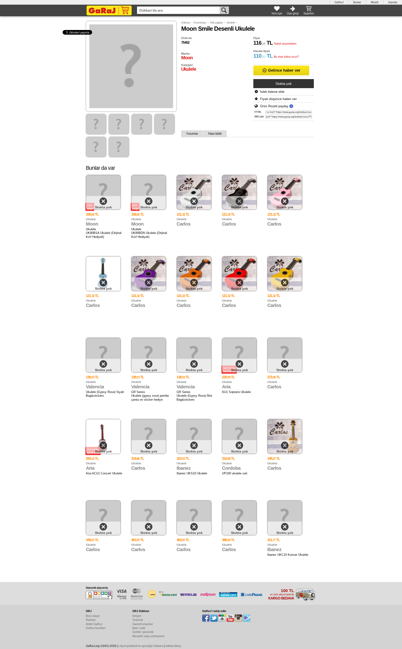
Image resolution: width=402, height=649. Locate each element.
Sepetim (308, 13)
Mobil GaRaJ (94, 624)
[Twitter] (214, 618)
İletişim (136, 616)
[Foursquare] (246, 618)
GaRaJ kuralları (96, 628)
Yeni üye (276, 13)
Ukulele (231, 22)
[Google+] (222, 618)
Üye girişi (293, 13)
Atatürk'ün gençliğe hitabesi (146, 646)
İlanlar (357, 2)
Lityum (122, 646)
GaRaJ (339, 2)
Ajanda (392, 2)
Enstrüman (200, 22)
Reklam (91, 620)
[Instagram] (238, 618)
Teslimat (137, 620)
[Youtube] (230, 618)
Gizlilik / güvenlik (143, 632)
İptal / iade (138, 628)
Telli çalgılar (216, 22)
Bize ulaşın (93, 616)
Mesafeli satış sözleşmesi (148, 636)
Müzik (375, 2)
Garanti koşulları (142, 624)
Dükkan (185, 22)
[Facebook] (206, 618)
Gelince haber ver (284, 70)
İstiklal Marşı (173, 646)
